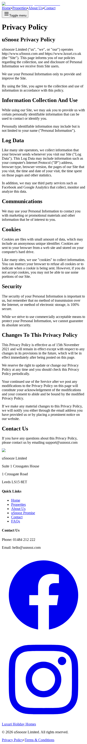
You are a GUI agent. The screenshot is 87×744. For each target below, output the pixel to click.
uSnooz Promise (23, 513)
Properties (19, 8)
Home (6, 8)
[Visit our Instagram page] (43, 720)
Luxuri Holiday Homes (19, 724)
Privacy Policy (12, 740)
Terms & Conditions (39, 740)
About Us (35, 8)
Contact (49, 8)
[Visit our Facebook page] (43, 636)
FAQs (15, 521)
